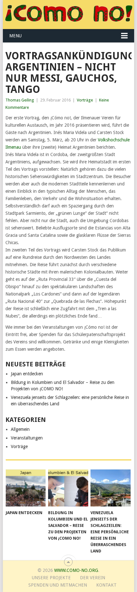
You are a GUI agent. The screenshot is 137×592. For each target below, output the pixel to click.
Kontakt (106, 585)
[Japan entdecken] (26, 488)
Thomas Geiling (19, 100)
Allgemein (20, 429)
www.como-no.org (76, 570)
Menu (15, 35)
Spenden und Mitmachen (57, 585)
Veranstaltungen (27, 437)
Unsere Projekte (51, 577)
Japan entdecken (27, 373)
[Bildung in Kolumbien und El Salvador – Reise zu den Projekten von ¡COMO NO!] (68, 488)
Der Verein (92, 577)
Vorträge (85, 100)
